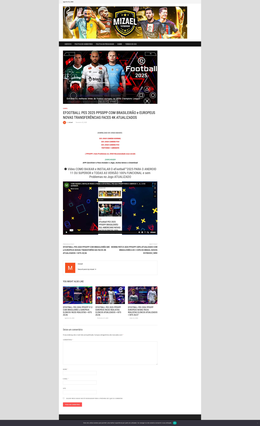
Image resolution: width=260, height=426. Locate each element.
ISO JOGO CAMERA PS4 (110, 141)
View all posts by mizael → (87, 269)
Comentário (68, 340)
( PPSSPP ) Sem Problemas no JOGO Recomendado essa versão (110, 154)
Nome (65, 369)
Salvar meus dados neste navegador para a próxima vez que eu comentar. (94, 398)
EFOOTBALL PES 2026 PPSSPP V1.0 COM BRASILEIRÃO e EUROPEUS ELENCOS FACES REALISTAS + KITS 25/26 (77, 311)
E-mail (66, 379)
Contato (68, 44)
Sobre (119, 44)
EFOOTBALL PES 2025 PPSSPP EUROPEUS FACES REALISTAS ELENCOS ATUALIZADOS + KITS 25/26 (108, 311)
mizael (71, 122)
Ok (175, 423)
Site (64, 388)
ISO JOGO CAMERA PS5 (110, 145)
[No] (257, 423)
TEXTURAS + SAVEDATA (110, 148)
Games (65, 108)
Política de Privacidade (105, 44)
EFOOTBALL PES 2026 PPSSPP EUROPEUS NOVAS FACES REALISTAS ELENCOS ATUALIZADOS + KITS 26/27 (142, 311)
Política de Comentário (84, 44)
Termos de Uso (131, 44)
